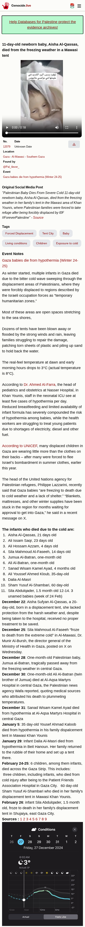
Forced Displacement (19, 233)
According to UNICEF (19, 446)
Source (38, 217)
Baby (66, 233)
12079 (6, 146)
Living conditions (16, 243)
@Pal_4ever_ (11, 166)
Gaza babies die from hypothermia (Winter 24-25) (32, 176)
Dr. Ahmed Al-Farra (39, 385)
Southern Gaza (36, 156)
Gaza (6, 156)
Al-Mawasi (18, 156)
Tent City (48, 233)
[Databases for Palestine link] (72, 7)
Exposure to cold (67, 243)
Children (41, 243)
